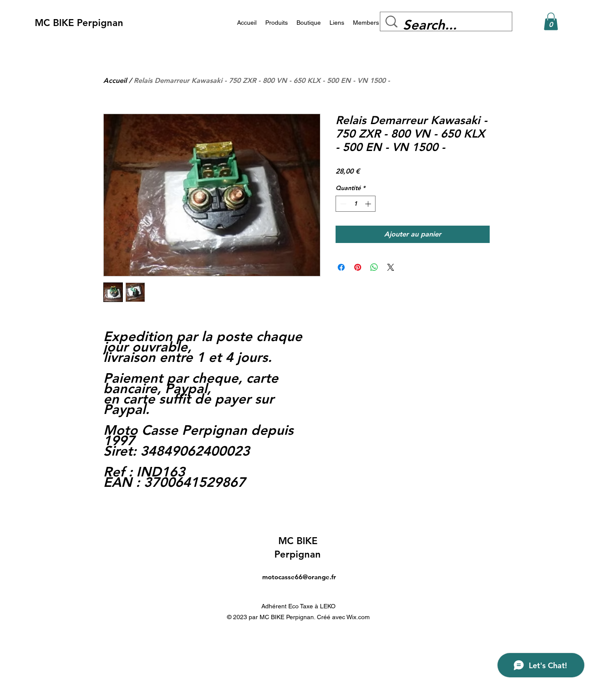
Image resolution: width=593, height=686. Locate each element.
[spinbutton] (355, 203)
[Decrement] (342, 203)
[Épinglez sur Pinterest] (358, 267)
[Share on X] (390, 267)
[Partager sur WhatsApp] (374, 267)
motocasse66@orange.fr (299, 577)
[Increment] (368, 203)
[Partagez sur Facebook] (341, 267)
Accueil (115, 80)
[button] (551, 21)
